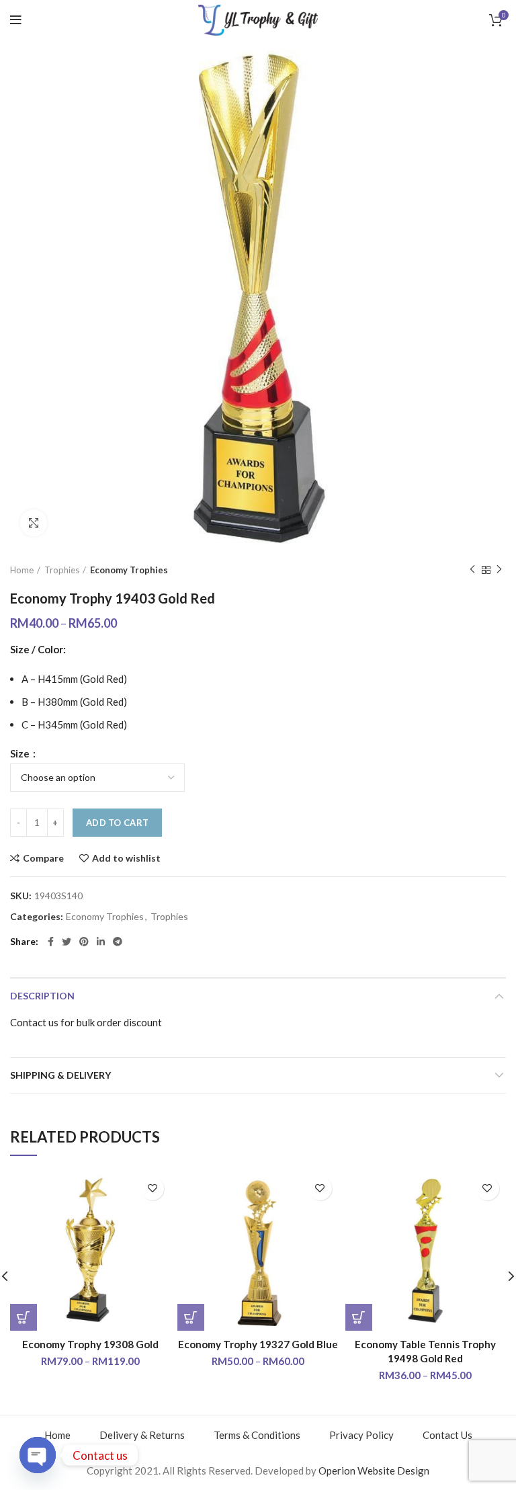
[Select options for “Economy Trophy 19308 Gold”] (23, 1317)
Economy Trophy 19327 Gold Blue (258, 1344)
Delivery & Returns (142, 1435)
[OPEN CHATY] (37, 1455)
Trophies (61, 570)
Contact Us (447, 1435)
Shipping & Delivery (60, 1075)
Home (22, 570)
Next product (499, 570)
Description (42, 995)
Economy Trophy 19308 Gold (90, 1344)
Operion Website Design (373, 1470)
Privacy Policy (361, 1435)
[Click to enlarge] (33, 522)
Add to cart (117, 822)
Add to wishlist (126, 858)
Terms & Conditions (257, 1435)
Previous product (472, 570)
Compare (43, 858)
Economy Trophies (129, 570)
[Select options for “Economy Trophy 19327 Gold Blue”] (190, 1317)
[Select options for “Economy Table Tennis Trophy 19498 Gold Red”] (358, 1317)
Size (21, 754)
